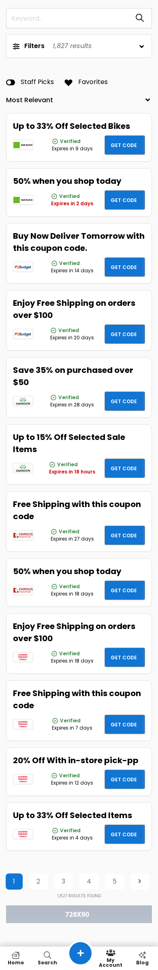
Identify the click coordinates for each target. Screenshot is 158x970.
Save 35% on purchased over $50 (73, 376)
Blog (142, 962)
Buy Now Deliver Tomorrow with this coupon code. (79, 242)
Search (47, 962)
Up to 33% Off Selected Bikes (71, 126)
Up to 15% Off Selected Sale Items (69, 443)
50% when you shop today (67, 181)
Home (16, 962)
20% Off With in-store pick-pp (76, 760)
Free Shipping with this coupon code (77, 510)
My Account (110, 962)
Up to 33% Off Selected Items (72, 815)
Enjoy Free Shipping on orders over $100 (74, 309)
